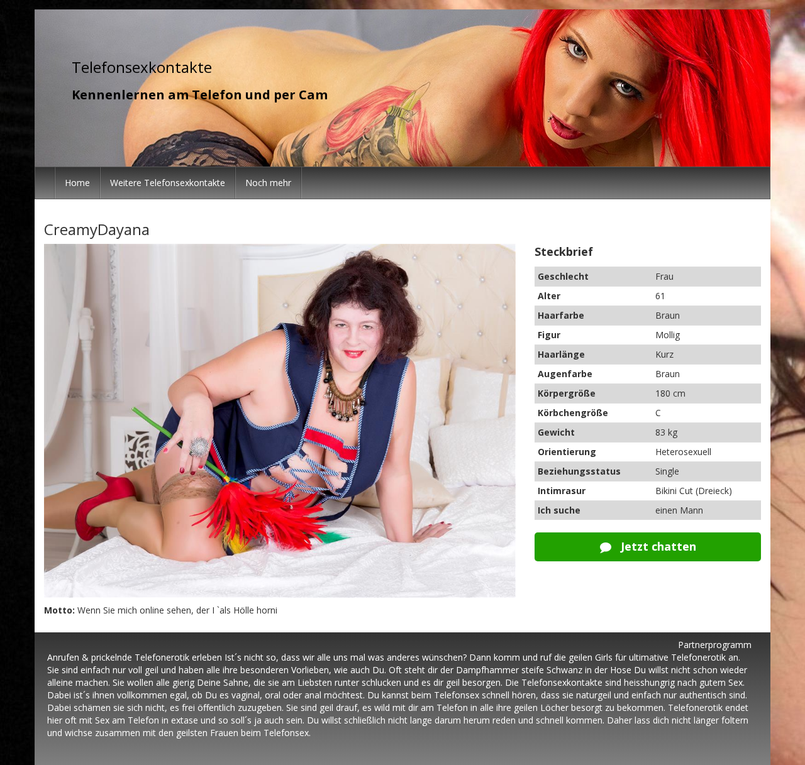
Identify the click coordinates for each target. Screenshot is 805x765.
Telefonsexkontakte (142, 67)
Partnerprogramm (715, 645)
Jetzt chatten (657, 546)
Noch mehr (268, 183)
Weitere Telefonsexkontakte (167, 183)
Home (77, 183)
